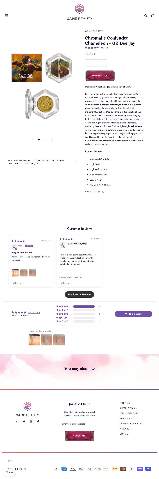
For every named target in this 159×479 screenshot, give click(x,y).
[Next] (52, 139)
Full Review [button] (16, 283)
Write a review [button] (133, 314)
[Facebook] (95, 192)
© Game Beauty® (17, 469)
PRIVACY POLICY (128, 418)
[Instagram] (31, 421)
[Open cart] (152, 15)
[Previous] (32, 139)
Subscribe (79, 436)
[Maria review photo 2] (24, 273)
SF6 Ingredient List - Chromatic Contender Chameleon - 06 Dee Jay (36, 162)
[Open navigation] (6, 15)
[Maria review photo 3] (32, 273)
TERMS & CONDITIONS (131, 423)
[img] (18, 241)
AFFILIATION (125, 428)
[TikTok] (38, 421)
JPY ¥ (10, 461)
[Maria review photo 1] (15, 273)
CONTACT (124, 433)
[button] (92, 47)
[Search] (146, 15)
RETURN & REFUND (129, 413)
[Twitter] (99, 192)
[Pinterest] (103, 192)
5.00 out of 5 (34, 312)
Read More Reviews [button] (79, 294)
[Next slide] (154, 265)
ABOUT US (125, 403)
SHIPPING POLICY (128, 408)
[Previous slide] (4, 265)
